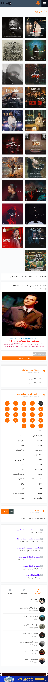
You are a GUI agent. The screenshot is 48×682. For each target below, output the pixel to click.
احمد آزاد (21, 431)
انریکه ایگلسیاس (18, 474)
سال (3, 511)
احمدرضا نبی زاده (18, 493)
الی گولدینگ (20, 450)
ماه (7, 511)
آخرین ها (38, 593)
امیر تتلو (38, 450)
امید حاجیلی (37, 435)
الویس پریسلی (19, 459)
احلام (22, 445)
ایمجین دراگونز (36, 479)
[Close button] (47, 674)
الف (41, 403)
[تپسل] (1, 674)
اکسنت (21, 435)
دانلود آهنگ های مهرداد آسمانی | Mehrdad (29, 285)
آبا (40, 459)
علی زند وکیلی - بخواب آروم (29, 608)
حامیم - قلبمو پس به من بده (29, 642)
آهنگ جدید (40, 344)
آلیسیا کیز (37, 498)
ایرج (23, 488)
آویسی (38, 488)
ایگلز (22, 483)
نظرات (10, 593)
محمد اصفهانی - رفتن (31, 616)
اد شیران (38, 469)
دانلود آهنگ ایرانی (35, 378)
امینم (22, 498)
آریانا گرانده (20, 479)
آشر (23, 464)
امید (39, 445)
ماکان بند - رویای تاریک (30, 650)
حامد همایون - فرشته (31, 659)
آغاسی (38, 493)
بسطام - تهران (33, 599)
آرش (22, 469)
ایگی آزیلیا (37, 455)
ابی (23, 455)
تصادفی (24, 593)
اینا (40, 431)
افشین (38, 440)
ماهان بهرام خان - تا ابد (30, 633)
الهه (39, 474)
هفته (11, 511)
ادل (40, 483)
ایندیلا (39, 464)
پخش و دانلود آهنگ (24, 358)
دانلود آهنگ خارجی (35, 382)
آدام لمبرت (20, 440)
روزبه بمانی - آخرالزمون (31, 625)
